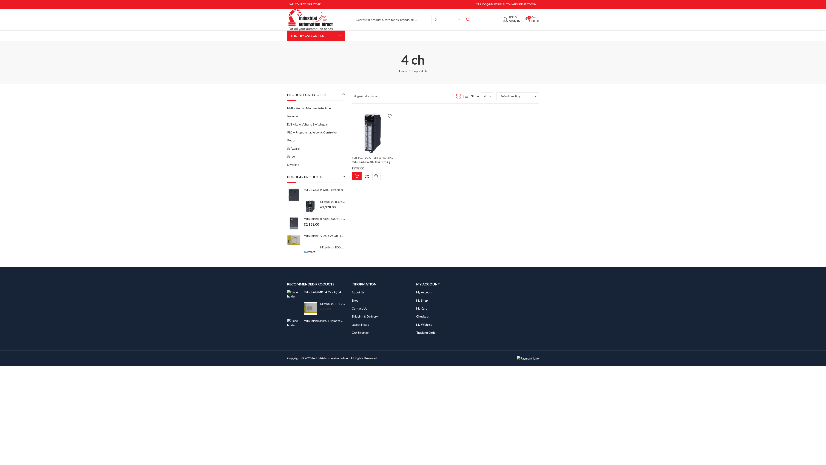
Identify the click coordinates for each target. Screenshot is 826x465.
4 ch (354, 157)
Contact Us (359, 308)
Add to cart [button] (357, 176)
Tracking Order (426, 332)
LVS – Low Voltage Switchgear (307, 124)
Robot (291, 140)
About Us (358, 292)
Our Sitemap (360, 332)
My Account (424, 292)
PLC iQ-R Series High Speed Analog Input (388, 157)
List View (466, 96)
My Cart (421, 308)
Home (403, 71)
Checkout (423, 316)
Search (468, 19)
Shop (414, 71)
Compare (367, 176)
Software (293, 148)
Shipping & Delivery (365, 316)
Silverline (293, 164)
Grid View (458, 96)
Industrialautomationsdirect (331, 358)
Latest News (360, 324)
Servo (291, 156)
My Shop (422, 300)
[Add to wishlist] (390, 116)
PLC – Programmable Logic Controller (312, 132)
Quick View (376, 176)
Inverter (292, 116)
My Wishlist (424, 324)
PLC (360, 157)
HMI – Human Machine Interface (309, 108)
